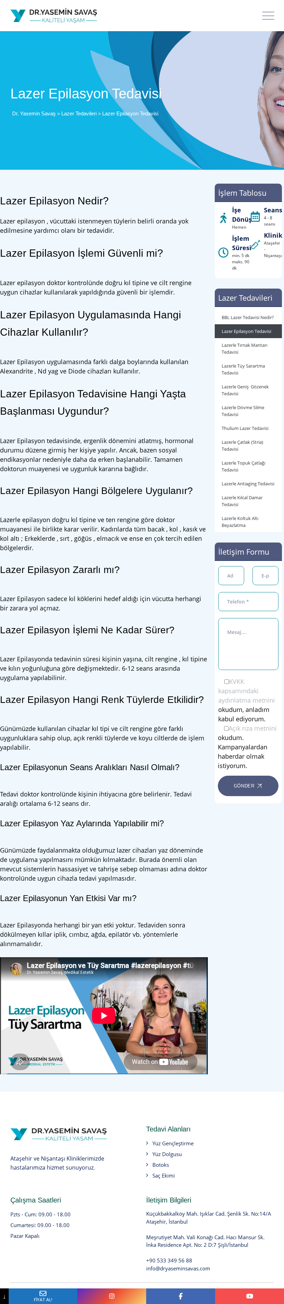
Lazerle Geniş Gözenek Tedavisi (245, 390)
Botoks (160, 1164)
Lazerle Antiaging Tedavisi (248, 484)
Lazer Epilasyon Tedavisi (246, 331)
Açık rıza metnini (253, 728)
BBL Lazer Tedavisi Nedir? (248, 317)
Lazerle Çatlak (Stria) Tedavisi (242, 445)
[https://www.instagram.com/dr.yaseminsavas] (111, 1296)
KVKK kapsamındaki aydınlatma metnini (246, 690)
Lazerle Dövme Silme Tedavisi (243, 410)
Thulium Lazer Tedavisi (245, 428)
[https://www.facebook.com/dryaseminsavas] (180, 1296)
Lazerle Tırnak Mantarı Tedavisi (244, 348)
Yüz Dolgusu (167, 1154)
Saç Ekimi (163, 1175)
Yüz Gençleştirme (173, 1143)
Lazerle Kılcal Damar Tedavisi (242, 501)
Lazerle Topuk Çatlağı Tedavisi (243, 466)
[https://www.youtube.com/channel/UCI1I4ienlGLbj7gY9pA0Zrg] (249, 1296)
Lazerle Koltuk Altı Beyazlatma (240, 521)
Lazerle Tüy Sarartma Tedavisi (243, 369)
